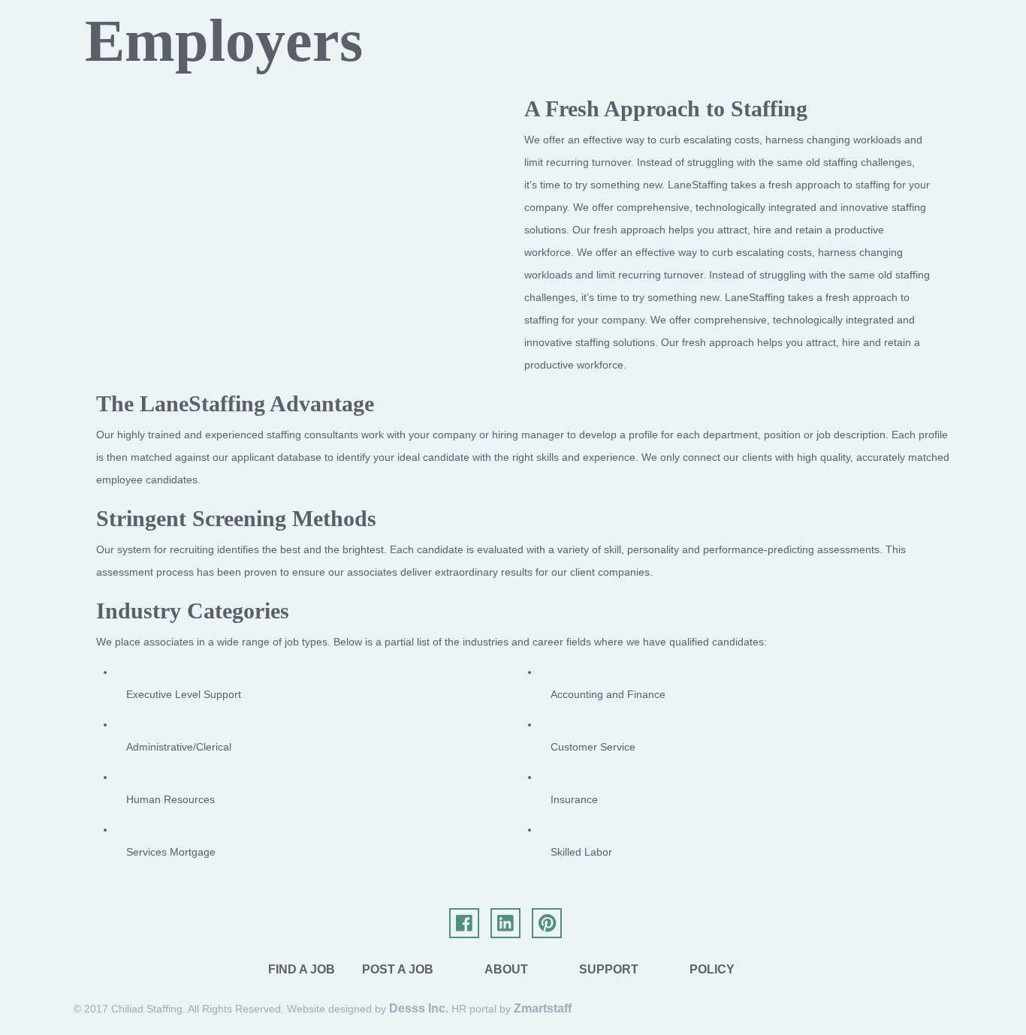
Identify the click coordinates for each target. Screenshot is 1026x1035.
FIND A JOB (301, 969)
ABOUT (506, 969)
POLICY (712, 969)
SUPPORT (608, 969)
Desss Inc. (418, 1008)
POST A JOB (397, 969)
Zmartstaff (543, 1008)
